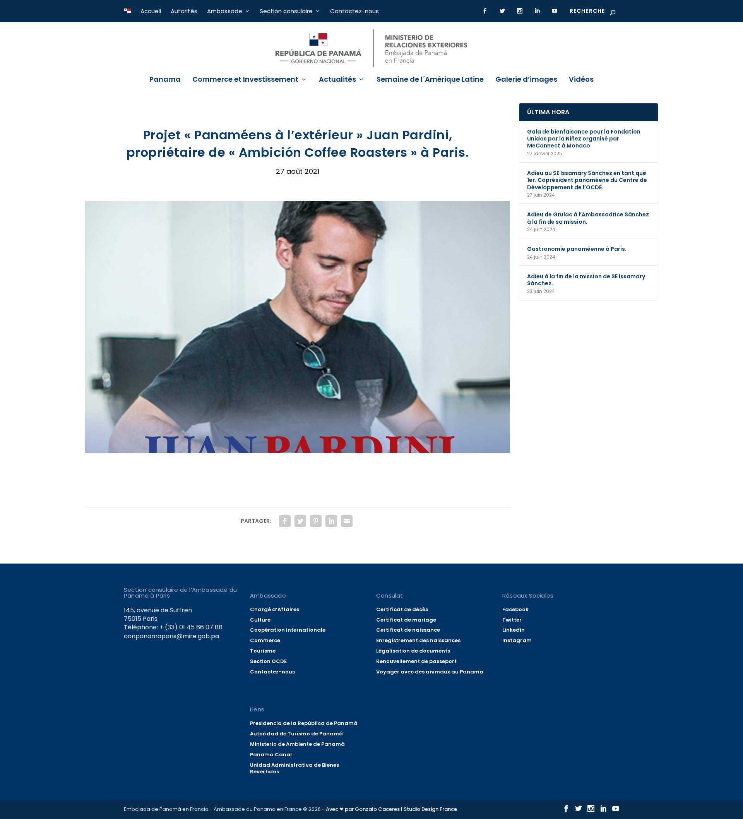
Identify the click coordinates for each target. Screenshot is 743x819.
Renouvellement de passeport (416, 661)
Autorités (184, 11)
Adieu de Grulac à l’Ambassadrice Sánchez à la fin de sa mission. (588, 218)
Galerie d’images (526, 80)
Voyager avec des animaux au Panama (429, 671)
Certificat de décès (402, 609)
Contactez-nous (354, 11)
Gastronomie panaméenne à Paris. (577, 249)
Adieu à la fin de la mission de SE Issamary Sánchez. (586, 279)
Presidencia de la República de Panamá (304, 723)
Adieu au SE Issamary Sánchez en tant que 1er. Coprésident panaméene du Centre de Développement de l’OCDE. (587, 180)
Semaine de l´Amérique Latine (430, 80)
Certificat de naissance (408, 630)
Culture (260, 620)
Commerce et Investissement (245, 80)
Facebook (515, 609)
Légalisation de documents (413, 651)
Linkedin (513, 630)
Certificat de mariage (406, 620)
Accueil (150, 11)
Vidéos (581, 80)
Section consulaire (286, 11)
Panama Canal (271, 754)
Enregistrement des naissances (418, 640)
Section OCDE (268, 661)
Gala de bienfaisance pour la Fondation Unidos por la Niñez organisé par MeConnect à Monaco (583, 138)
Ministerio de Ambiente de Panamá (297, 744)
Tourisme (263, 651)
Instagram (517, 640)
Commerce (265, 640)
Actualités (337, 80)
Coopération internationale (287, 630)
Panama (165, 80)
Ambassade (224, 11)
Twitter (512, 620)
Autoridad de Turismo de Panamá (296, 733)
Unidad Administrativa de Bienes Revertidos (294, 768)
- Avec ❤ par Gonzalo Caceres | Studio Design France (389, 809)
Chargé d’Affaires (274, 609)
